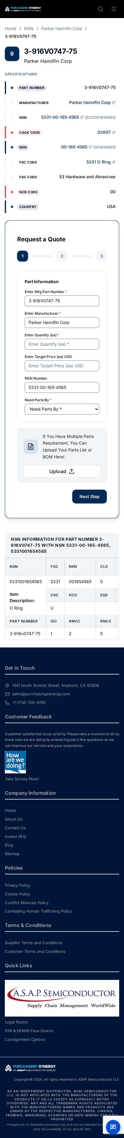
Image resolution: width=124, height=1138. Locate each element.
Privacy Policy (17, 885)
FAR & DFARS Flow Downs (29, 1030)
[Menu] (113, 9)
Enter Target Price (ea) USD (48, 356)
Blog (9, 845)
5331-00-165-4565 (60, 117)
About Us (13, 819)
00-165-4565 (74, 146)
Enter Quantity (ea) (42, 335)
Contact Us (15, 827)
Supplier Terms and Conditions (33, 942)
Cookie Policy (17, 894)
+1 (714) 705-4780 (29, 702)
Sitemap (12, 853)
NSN (28, 28)
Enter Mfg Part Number (46, 291)
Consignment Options (25, 1039)
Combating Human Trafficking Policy (38, 911)
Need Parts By (38, 400)
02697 (104, 132)
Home (10, 28)
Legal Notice (16, 1022)
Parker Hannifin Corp (61, 28)
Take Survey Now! (22, 778)
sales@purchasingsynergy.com (41, 693)
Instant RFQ (15, 836)
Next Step (89, 496)
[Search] (100, 9)
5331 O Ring (98, 161)
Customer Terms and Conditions (35, 951)
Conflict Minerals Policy (26, 902)
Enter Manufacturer (43, 313)
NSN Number (36, 378)
